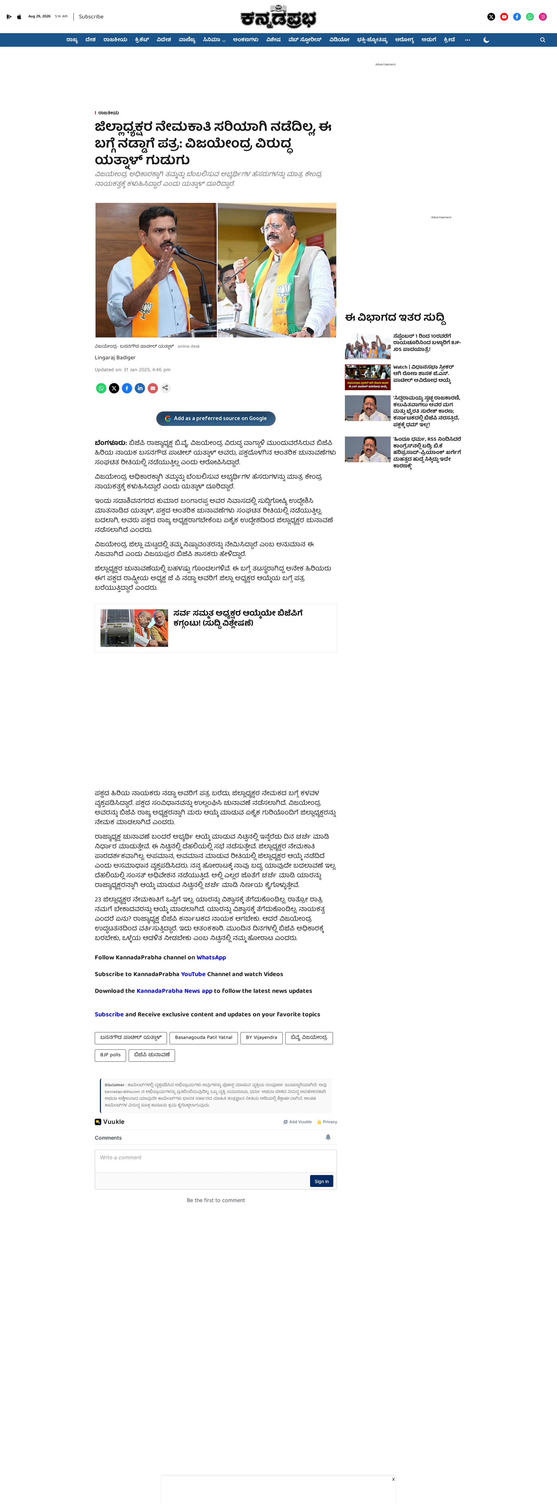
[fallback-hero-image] (368, 346)
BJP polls (110, 1055)
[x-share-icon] (114, 392)
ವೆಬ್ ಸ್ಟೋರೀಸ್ (305, 40)
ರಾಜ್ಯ (72, 40)
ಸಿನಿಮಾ (211, 40)
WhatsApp (211, 958)
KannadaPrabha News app (174, 991)
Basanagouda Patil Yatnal (203, 1037)
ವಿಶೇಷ (273, 40)
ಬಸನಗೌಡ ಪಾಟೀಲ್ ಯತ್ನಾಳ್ (130, 1037)
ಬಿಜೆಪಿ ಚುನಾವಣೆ (152, 1055)
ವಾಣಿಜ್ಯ (187, 40)
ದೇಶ (90, 40)
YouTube (193, 974)
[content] (206, 974)
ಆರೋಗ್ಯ (404, 40)
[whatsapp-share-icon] (101, 392)
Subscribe (91, 17)
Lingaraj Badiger (115, 358)
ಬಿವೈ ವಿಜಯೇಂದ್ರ (309, 1037)
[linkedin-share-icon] (140, 392)
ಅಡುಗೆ (429, 40)
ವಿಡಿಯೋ (339, 40)
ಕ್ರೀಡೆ (449, 40)
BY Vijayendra (261, 1037)
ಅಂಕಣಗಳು (246, 40)
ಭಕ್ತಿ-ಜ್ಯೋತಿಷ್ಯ (372, 40)
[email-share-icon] (153, 392)
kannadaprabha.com (122, 1092)
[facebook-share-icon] (127, 392)
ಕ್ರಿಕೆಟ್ (142, 40)
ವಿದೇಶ (164, 40)
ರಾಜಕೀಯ (115, 40)
